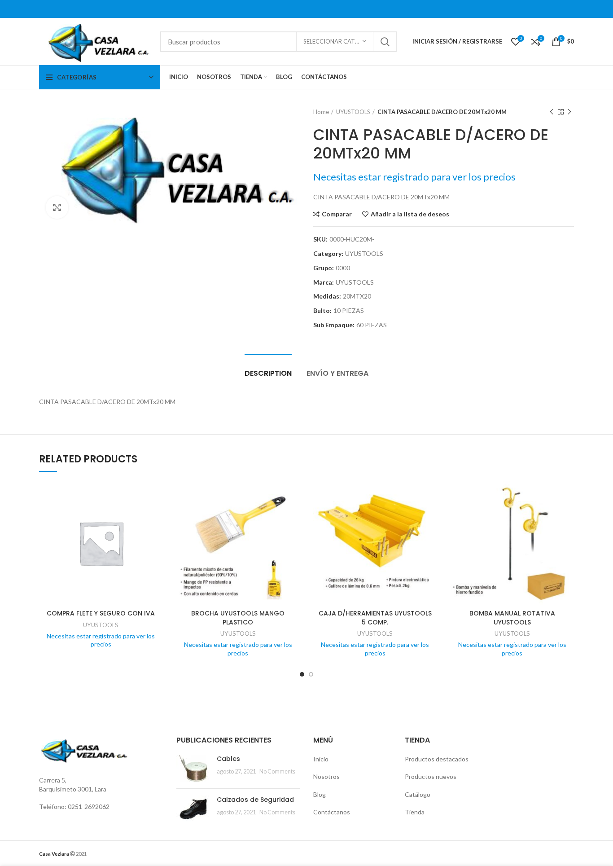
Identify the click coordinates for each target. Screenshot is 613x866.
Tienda (415, 812)
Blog (319, 794)
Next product (569, 111)
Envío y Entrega (337, 373)
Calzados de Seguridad (255, 799)
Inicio (320, 759)
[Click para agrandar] (57, 207)
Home (321, 111)
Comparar (337, 214)
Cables (228, 758)
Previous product (551, 111)
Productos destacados (437, 759)
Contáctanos (331, 812)
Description (268, 373)
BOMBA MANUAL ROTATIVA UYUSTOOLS (512, 618)
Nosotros (326, 776)
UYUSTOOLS (353, 111)
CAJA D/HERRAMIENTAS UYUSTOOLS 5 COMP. (375, 618)
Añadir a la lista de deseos (410, 214)
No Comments (277, 771)
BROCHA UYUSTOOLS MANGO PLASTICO (238, 618)
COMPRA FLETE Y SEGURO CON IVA (101, 613)
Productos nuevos (430, 776)
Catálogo (417, 794)
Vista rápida (156, 516)
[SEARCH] (384, 41)
